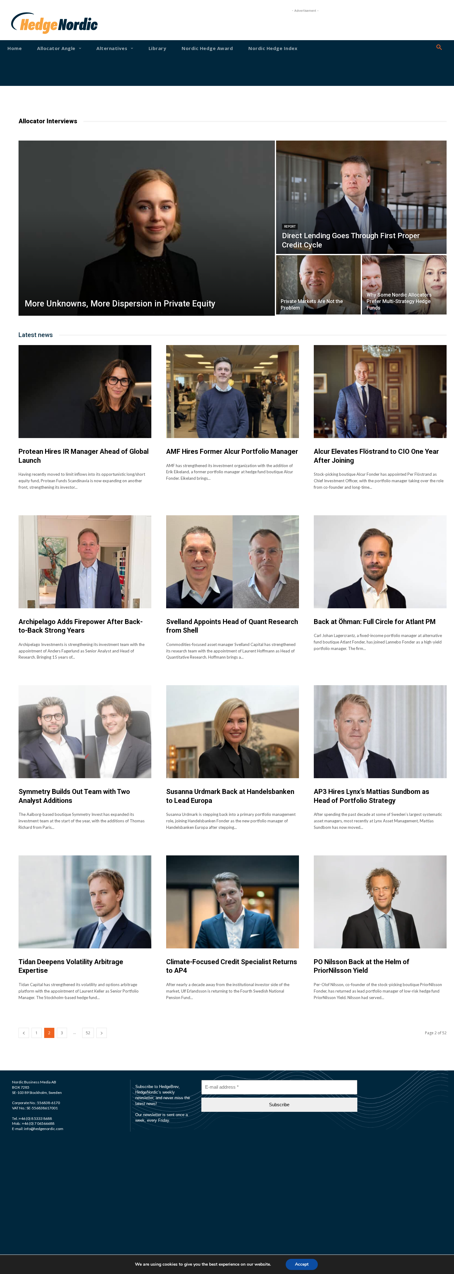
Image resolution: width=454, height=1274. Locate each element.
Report (290, 226)
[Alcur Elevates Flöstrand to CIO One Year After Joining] (380, 391)
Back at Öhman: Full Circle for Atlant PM (375, 622)
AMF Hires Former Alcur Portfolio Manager (232, 451)
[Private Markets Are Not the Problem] (318, 284)
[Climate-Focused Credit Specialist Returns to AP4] (232, 901)
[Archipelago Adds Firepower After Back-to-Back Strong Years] (85, 561)
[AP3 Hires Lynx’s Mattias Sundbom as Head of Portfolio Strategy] (380, 731)
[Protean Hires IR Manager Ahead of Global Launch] (85, 391)
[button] (439, 47)
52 (88, 1033)
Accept (302, 1264)
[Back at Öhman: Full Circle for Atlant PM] (380, 561)
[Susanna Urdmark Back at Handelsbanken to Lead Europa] (232, 731)
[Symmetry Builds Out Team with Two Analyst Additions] (85, 731)
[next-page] (101, 1033)
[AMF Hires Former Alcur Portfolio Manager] (232, 391)
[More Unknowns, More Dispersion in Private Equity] (147, 228)
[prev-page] (24, 1033)
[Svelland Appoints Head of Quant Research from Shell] (232, 561)
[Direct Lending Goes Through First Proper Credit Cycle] (361, 197)
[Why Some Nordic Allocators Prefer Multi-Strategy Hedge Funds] (404, 284)
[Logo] (30, 23)
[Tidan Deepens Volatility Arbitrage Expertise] (85, 901)
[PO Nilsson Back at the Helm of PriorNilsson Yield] (380, 901)
